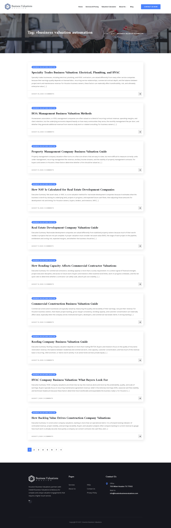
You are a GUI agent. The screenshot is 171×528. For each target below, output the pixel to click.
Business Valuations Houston (44, 67)
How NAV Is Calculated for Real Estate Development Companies (73, 190)
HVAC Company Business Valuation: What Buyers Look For (70, 380)
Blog (131, 7)
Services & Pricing (92, 7)
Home (80, 7)
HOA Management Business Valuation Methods (62, 113)
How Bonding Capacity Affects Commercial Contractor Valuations (74, 266)
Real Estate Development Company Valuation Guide (65, 228)
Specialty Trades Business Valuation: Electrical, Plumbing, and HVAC (76, 72)
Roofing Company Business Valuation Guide (60, 342)
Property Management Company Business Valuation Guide (69, 152)
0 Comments (49, 94)
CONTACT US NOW (150, 7)
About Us (122, 7)
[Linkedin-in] (30, 501)
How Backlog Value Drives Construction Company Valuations (71, 418)
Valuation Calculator (109, 7)
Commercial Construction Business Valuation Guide (65, 304)
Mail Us (112, 490)
